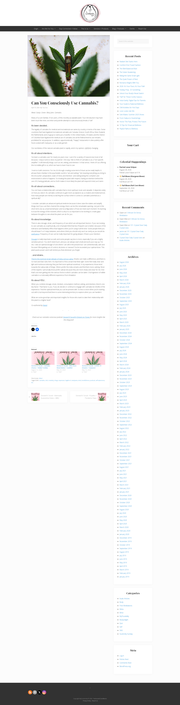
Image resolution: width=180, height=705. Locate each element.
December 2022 (125, 414)
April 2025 (123, 319)
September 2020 (125, 506)
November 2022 (125, 418)
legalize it (68, 380)
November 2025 (125, 294)
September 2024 (125, 343)
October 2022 (124, 421)
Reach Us (95, 701)
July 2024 (122, 350)
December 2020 (125, 495)
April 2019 (123, 566)
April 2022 (123, 439)
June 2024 (123, 354)
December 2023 (125, 375)
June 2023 (123, 396)
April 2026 (123, 276)
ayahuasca (35, 234)
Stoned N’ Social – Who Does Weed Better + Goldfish (66, 367)
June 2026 (123, 269)
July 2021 (122, 471)
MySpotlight (123, 620)
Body (121, 602)
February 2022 (124, 446)
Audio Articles (124, 240)
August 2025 (124, 304)
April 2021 (123, 481)
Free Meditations (125, 605)
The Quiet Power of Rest (128, 79)
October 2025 (124, 297)
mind (79, 380)
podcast (92, 380)
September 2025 (125, 301)
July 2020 (122, 513)
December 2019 (125, 538)
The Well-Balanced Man (128, 68)
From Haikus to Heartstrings (129, 118)
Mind (40, 378)
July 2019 (122, 555)
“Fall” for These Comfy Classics (130, 97)
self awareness (100, 380)
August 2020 (124, 509)
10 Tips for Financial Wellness (130, 125)
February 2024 (124, 368)
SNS (121, 630)
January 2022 (124, 449)
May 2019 (123, 562)
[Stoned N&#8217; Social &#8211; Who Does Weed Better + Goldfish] (68, 358)
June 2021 (123, 474)
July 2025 (122, 308)
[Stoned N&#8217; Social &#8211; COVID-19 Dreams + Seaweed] (93, 358)
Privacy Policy (87, 701)
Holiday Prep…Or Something (129, 90)
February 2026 (124, 283)
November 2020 (125, 499)
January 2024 (124, 372)
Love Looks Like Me (126, 111)
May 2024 (123, 357)
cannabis (42, 380)
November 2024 (125, 336)
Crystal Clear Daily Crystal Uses (130, 237)
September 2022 (125, 425)
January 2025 (124, 329)
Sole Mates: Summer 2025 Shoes (131, 114)
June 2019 (123, 559)
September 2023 (125, 386)
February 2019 (124, 573)
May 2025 (123, 315)
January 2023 (124, 410)
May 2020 (123, 520)
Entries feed (123, 659)
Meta (121, 609)
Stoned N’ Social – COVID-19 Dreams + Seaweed (91, 367)
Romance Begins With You (129, 83)
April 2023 (123, 400)
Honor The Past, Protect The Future (132, 121)
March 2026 (124, 280)
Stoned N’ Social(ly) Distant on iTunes (76, 317)
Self (120, 627)
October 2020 (124, 502)
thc (32, 382)
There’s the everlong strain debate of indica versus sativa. (52, 259)
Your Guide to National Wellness (131, 104)
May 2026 (123, 273)
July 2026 (122, 266)
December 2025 (125, 290)
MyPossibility (124, 616)
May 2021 (123, 478)
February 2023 (124, 407)
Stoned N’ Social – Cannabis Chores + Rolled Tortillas (40, 367)
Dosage (34, 239)
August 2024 (124, 347)
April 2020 (123, 524)
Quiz (121, 623)
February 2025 (124, 326)
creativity (51, 380)
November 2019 (125, 541)
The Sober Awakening (127, 72)
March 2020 (124, 527)
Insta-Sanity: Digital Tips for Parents (132, 100)
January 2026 (124, 287)
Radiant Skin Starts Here (128, 61)
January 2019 (124, 577)
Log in (121, 656)
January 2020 (124, 534)
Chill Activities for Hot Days (129, 107)
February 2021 (124, 488)
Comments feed (125, 663)
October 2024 (124, 340)
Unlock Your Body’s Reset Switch (131, 93)
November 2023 (125, 379)
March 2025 (124, 322)
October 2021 (124, 460)
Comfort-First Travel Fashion (130, 65)
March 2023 (124, 403)
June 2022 (123, 435)
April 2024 (123, 361)
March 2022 (124, 442)
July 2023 (122, 393)
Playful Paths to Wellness (128, 129)
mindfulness (85, 380)
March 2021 (124, 485)
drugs (56, 380)
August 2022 (124, 428)
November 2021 (125, 456)
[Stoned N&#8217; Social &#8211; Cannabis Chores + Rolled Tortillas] (43, 358)
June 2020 (123, 516)
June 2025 (123, 312)
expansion (61, 380)
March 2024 (124, 365)
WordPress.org (125, 666)
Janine (121, 231)
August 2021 (124, 467)
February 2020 (124, 531)
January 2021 (124, 492)
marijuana (75, 380)
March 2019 (124, 570)
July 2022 (122, 432)
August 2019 (124, 552)
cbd (46, 380)
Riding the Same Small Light (129, 76)
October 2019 (124, 545)
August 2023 (124, 389)
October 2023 (124, 382)
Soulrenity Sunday (126, 634)
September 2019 (125, 548)
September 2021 (125, 463)
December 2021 (125, 453)
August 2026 (124, 262)
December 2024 (125, 333)
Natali (45, 305)
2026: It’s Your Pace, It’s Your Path (132, 86)
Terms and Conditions (100, 698)
